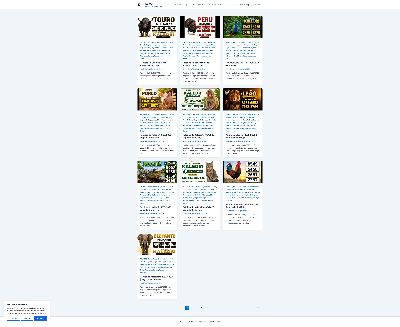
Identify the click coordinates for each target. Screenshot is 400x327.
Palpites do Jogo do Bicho (160, 53)
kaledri (149, 3)
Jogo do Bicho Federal (159, 48)
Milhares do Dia (164, 50)
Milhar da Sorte (152, 50)
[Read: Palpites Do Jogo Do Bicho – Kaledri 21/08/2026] (157, 27)
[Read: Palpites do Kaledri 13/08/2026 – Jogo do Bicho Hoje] (242, 172)
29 (201, 308)
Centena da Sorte (167, 42)
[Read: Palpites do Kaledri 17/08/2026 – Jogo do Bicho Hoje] (200, 99)
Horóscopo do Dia (164, 45)
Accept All (40, 318)
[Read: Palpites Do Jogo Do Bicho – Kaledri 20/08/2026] (200, 27)
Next (257, 308)
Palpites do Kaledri (146, 56)
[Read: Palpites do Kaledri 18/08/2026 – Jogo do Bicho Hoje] (157, 99)
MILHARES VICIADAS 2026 (218, 5)
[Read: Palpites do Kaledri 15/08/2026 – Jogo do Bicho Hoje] (157, 172)
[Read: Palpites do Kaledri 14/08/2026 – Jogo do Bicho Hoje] (200, 172)
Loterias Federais (248, 192)
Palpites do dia (145, 53)
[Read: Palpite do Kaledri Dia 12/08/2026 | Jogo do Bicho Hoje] (157, 244)
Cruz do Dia (144, 45)
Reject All (27, 318)
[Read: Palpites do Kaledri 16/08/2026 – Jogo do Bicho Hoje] (242, 99)
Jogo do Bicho (145, 48)
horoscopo (153, 45)
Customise (13, 318)
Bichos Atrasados (198, 5)
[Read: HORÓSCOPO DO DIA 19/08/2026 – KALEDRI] (242, 27)
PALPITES (143, 42)
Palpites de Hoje (181, 5)
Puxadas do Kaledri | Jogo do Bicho (246, 5)
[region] (27, 312)
